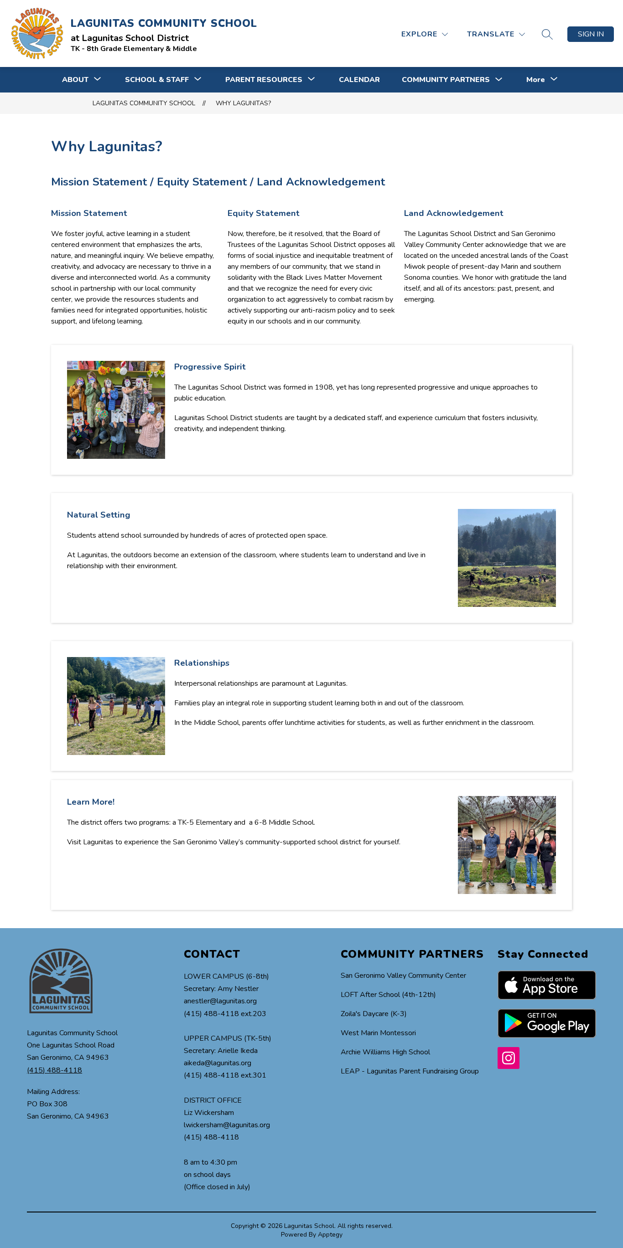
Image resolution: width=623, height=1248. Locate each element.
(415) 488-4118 (54, 1070)
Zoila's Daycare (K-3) (374, 1014)
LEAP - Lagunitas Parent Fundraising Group (410, 1071)
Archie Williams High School (385, 1052)
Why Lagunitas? (243, 103)
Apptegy (330, 1234)
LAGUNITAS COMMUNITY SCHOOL (144, 103)
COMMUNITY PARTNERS (446, 80)
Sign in (591, 34)
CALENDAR (359, 80)
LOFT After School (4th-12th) (388, 995)
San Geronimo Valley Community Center (403, 976)
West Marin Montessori (378, 1033)
